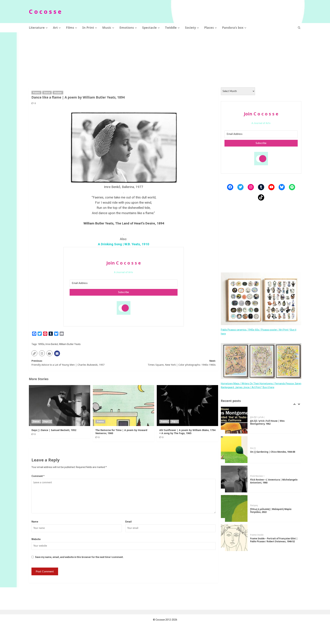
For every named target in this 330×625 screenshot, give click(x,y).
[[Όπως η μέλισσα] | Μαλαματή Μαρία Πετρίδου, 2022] (234, 508)
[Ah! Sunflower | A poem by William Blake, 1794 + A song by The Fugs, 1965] (187, 405)
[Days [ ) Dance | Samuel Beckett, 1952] (59, 405)
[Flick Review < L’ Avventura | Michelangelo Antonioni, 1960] (234, 479)
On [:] (253, 448)
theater (58, 92)
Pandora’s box (232, 27)
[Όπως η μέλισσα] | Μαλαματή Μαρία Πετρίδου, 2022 (270, 511)
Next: (182, 362)
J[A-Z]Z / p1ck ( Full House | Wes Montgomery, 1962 (267, 422)
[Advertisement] (165, 58)
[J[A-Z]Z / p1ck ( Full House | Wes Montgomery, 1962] (234, 420)
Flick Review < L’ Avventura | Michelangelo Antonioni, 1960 (274, 481)
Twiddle (171, 27)
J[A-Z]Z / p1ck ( (257, 417)
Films (70, 27)
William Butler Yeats (70, 344)
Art (55, 27)
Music (106, 27)
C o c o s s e (45, 11)
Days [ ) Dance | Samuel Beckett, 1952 (53, 430)
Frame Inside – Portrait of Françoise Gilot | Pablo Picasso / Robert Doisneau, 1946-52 (274, 540)
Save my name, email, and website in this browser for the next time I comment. (79, 557)
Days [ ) (47, 421)
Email (128, 521)
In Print (88, 27)
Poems (36, 92)
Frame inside (256, 535)
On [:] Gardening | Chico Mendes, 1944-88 (272, 451)
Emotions (126, 27)
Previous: (67, 362)
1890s (41, 344)
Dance (47, 92)
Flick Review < (257, 476)
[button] (299, 28)
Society (190, 27)
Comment (38, 476)
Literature (37, 27)
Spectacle (149, 27)
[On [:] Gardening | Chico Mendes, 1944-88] (234, 449)
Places (209, 27)
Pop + (174, 421)
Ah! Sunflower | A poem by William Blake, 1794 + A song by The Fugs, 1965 (187, 431)
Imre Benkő (52, 344)
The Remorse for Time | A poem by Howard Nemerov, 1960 (121, 431)
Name (34, 521)
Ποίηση (254, 505)
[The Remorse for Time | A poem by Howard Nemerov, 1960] (123, 405)
